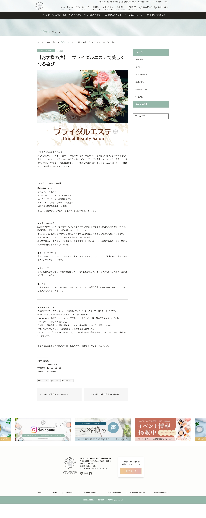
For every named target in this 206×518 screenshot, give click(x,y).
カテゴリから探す (74, 15)
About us (69, 493)
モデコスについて (82, 8)
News (54, 493)
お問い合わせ (163, 7)
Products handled (90, 493)
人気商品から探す (136, 15)
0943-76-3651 (148, 7)
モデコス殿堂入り (157, 15)
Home (40, 493)
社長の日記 (140, 97)
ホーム (62, 8)
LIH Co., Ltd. (106, 507)
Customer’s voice (137, 493)
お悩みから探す (93, 15)
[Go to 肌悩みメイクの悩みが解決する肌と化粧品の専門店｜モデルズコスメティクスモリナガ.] (39, 42)
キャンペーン (141, 74)
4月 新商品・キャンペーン (56, 394)
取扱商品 (96, 8)
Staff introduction (114, 493)
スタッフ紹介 (108, 8)
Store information (161, 493)
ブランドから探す (53, 15)
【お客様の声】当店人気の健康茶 (104, 394)
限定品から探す (114, 15)
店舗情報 (120, 8)
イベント (139, 67)
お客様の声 (132, 8)
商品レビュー (46, 51)
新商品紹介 (140, 82)
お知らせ (70, 8)
